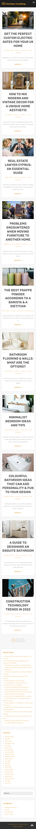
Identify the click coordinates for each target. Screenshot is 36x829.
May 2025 (7, 739)
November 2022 (9, 754)
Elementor (20, 826)
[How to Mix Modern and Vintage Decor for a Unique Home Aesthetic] (18, 81)
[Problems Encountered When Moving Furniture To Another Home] (18, 210)
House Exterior (9, 812)
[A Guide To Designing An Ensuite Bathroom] (18, 529)
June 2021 (8, 783)
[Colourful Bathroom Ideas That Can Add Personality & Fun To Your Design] (18, 462)
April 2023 (7, 745)
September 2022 (9, 756)
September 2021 (9, 779)
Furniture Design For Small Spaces (14, 694)
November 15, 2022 (9, 614)
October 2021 (8, 776)
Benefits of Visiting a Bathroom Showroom (17, 720)
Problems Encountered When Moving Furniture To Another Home (18, 231)
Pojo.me (15, 824)
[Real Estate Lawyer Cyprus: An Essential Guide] (18, 147)
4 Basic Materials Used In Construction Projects (18, 692)
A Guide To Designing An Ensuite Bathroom (18, 546)
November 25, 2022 (9, 555)
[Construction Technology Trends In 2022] (18, 588)
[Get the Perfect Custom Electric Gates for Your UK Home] (18, 20)
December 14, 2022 (9, 496)
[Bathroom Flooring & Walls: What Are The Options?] (18, 341)
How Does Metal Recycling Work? (14, 723)
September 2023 (9, 743)
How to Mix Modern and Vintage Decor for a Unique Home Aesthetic (18, 102)
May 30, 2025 (8, 114)
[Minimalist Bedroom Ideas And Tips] (18, 404)
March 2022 (8, 767)
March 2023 (8, 748)
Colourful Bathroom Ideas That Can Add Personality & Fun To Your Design (18, 484)
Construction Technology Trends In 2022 (18, 605)
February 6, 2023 (8, 429)
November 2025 (9, 737)
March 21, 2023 (9, 371)
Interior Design (9, 814)
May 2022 (7, 763)
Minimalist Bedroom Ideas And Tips (18, 421)
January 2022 (9, 772)
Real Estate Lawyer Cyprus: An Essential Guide (18, 665)
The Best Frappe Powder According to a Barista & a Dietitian (18, 298)
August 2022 (8, 759)
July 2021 (7, 781)
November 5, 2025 (9, 50)
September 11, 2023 (9, 244)
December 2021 (9, 774)
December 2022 (9, 752)
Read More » (18, 64)
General (7, 809)
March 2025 (8, 741)
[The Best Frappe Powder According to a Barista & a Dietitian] (18, 277)
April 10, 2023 (5, 310)
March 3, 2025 (8, 177)
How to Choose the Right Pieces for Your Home (18, 696)
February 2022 (9, 770)
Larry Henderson (29, 310)
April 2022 (7, 765)
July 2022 (7, 761)
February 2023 (9, 750)
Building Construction (11, 807)
